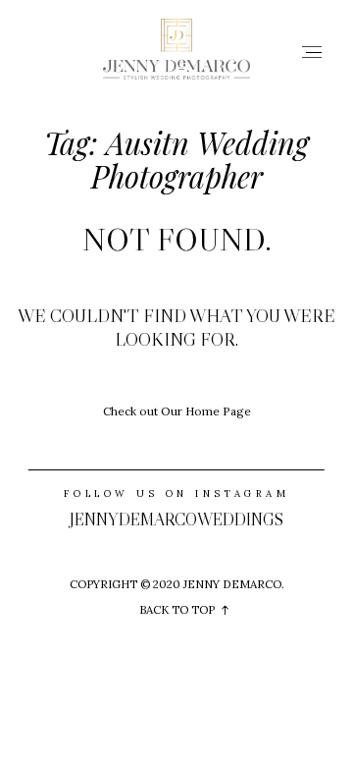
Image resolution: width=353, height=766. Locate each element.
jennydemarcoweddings (176, 519)
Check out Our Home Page (177, 411)
